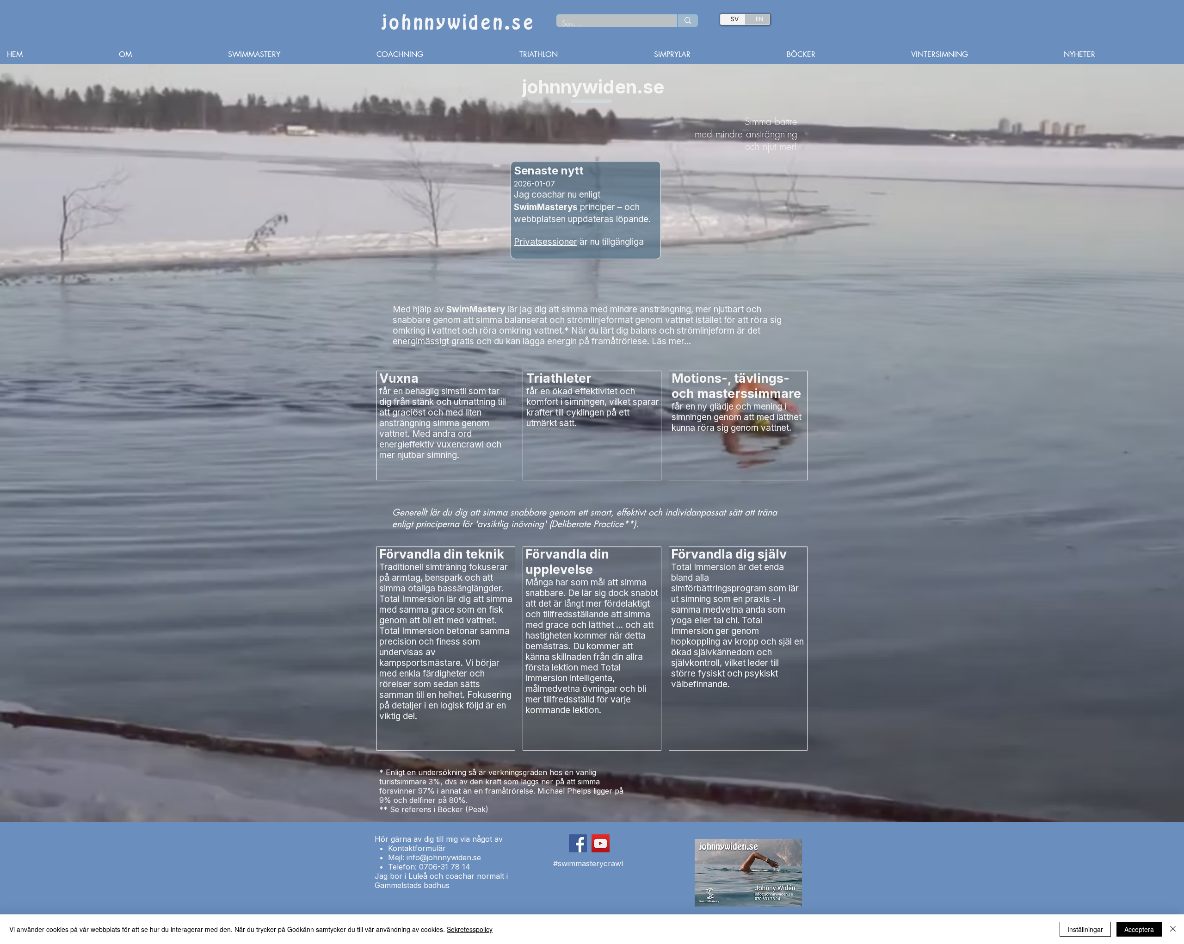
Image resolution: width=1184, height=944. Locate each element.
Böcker (450, 809)
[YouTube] (601, 843)
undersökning (442, 772)
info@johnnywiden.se (444, 857)
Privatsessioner (545, 241)
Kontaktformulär (417, 848)
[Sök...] (687, 20)
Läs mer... (671, 341)
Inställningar (1085, 929)
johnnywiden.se (458, 23)
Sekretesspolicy (470, 929)
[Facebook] (578, 843)
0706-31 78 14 (444, 866)
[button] (441, 54)
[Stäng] (1172, 929)
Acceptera (1139, 929)
